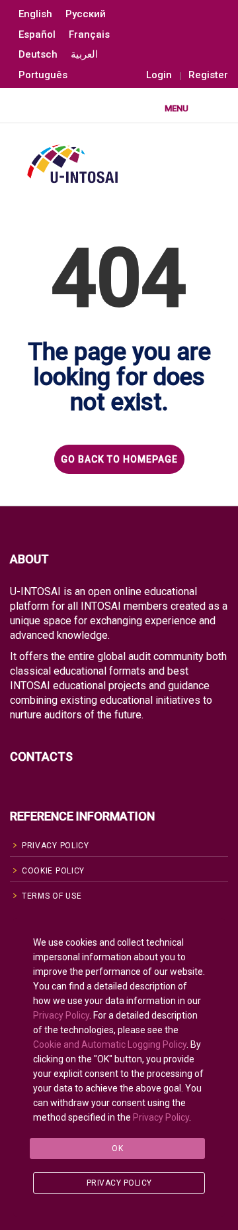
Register (208, 75)
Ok (117, 1148)
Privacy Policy (61, 1015)
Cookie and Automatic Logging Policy (109, 1044)
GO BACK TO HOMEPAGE (119, 459)
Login (159, 75)
